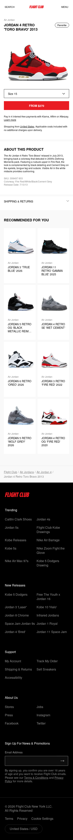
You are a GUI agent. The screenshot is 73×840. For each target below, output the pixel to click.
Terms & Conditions (36, 778)
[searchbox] (13, 7)
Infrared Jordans (48, 615)
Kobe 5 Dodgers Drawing (48, 563)
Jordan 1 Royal (47, 623)
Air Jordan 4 (44, 472)
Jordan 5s (11, 527)
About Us (11, 697)
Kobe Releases (15, 540)
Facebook (11, 723)
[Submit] (62, 761)
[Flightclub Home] (17, 496)
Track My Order (47, 661)
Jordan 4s (43, 519)
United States (27, 126)
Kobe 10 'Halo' (47, 607)
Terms (9, 818)
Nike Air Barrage (48, 540)
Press (9, 715)
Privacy (22, 818)
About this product (24, 149)
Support (10, 651)
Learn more (10, 119)
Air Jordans (27, 472)
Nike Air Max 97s (16, 561)
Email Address (14, 752)
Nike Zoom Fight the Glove (51, 550)
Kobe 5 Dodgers (16, 594)
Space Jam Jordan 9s (20, 623)
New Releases (15, 585)
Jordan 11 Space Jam (52, 631)
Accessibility (13, 677)
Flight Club (10, 472)
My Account (13, 661)
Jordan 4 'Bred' (15, 631)
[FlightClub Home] (36, 7)
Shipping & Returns (18, 669)
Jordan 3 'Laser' (16, 607)
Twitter (41, 723)
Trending (11, 510)
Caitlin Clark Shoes (18, 519)
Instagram (43, 715)
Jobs (40, 706)
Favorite (62, 25)
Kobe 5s (10, 548)
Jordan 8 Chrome (17, 615)
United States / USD (24, 828)
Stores (9, 706)
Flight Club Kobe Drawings (48, 529)
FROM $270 (36, 106)
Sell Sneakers (46, 669)
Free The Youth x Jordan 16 (48, 596)
